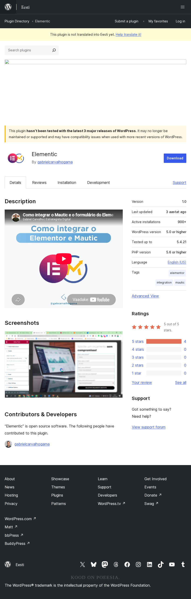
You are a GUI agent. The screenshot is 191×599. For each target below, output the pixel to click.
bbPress (14, 535)
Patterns (58, 503)
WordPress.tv (112, 503)
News (9, 487)
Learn (102, 478)
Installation (67, 182)
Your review (142, 382)
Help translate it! (128, 34)
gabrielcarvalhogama (55, 162)
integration (164, 282)
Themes (58, 487)
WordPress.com (20, 518)
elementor (177, 273)
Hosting (11, 495)
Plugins (57, 495)
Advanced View (145, 296)
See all (180, 382)
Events (150, 487)
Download (175, 158)
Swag (151, 503)
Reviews (39, 182)
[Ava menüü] (183, 7)
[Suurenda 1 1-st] (116, 337)
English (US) (177, 262)
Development (98, 182)
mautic (179, 282)
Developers (107, 495)
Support (179, 182)
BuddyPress (17, 543)
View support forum (148, 427)
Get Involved (155, 478)
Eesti (20, 564)
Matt (11, 527)
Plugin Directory (17, 21)
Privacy (11, 503)
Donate (153, 495)
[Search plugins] (54, 50)
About (10, 478)
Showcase (60, 478)
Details (15, 182)
